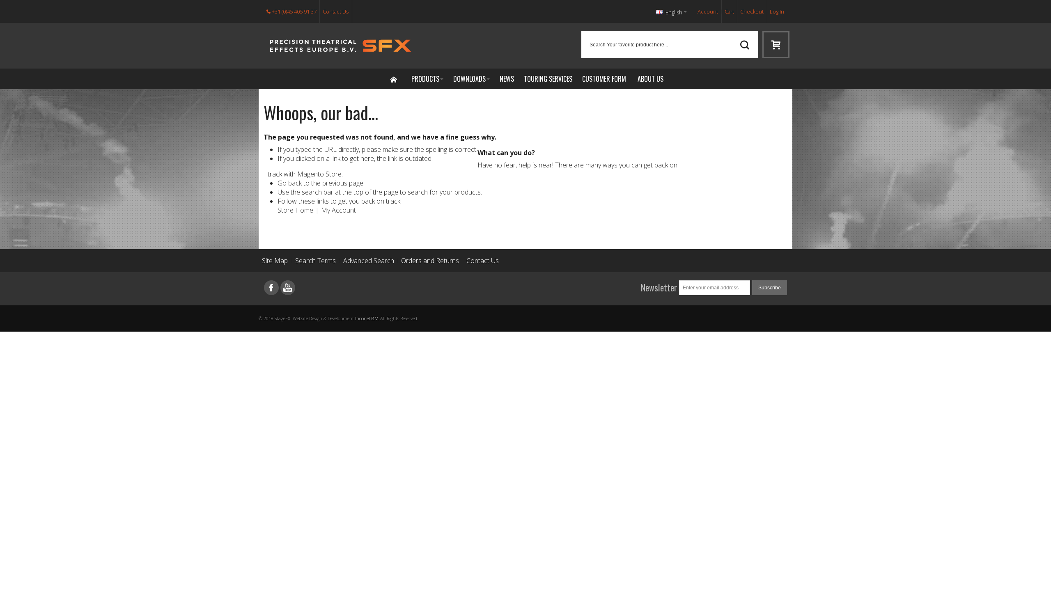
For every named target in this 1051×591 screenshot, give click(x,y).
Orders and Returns (430, 260)
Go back (290, 183)
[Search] (744, 44)
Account (708, 11)
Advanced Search (368, 260)
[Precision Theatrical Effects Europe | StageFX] (341, 46)
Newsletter (659, 287)
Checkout (752, 11)
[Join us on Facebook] (272, 287)
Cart (729, 11)
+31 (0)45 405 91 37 (294, 11)
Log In (777, 11)
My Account (338, 210)
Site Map (275, 260)
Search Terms (315, 260)
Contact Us (336, 11)
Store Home (295, 210)
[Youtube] (287, 287)
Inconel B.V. (367, 318)
